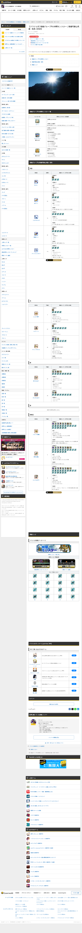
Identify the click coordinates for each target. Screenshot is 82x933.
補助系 (3, 383)
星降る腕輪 (36, 457)
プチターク (4, 335)
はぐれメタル (5, 301)
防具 (51, 10)
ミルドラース (5, 232)
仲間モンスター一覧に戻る (54, 554)
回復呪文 (4, 380)
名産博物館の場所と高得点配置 (9, 432)
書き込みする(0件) (54, 704)
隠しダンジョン (5, 143)
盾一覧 (3, 403)
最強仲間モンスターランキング (37, 41)
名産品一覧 (4, 413)
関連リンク (35, 65)
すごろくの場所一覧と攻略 (36, 44)
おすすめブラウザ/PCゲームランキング (13, 492)
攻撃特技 (4, 377)
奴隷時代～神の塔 (6, 107)
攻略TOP (4, 10)
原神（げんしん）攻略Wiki (21, 909)
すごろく (42, 10)
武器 (47, 10)
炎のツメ (36, 203)
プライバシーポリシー (26, 893)
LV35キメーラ (5, 182)
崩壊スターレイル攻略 (20, 904)
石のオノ (36, 185)
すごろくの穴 (5, 361)
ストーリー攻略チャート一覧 (37, 39)
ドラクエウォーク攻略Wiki (21, 906)
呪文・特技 (62, 10)
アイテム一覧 (5, 416)
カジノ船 (4, 357)
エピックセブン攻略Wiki (63, 909)
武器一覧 (4, 393)
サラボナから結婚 (6, 114)
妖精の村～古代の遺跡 (7, 98)
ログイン (78, 2)
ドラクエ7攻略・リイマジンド (21, 901)
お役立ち (78, 10)
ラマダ (3, 202)
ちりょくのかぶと (36, 349)
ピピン (3, 288)
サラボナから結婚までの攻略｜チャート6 (14, 40)
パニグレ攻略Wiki (61, 914)
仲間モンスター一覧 (6, 245)
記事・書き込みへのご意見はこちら (55, 743)
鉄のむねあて (36, 381)
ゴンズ (3, 192)
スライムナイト (5, 294)
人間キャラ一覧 (8, 48)
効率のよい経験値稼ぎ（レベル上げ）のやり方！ (15, 44)
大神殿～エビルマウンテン (8, 137)
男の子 (3, 265)
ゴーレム (4, 298)
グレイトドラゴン (37, 154)
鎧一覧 (3, 400)
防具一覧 (4, 396)
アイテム (56, 10)
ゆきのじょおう (5, 163)
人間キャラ (35, 10)
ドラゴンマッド (37, 138)
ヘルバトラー (5, 304)
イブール (4, 205)
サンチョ (4, 285)
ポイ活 (55, 2)
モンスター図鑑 (70, 10)
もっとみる (22, 51)
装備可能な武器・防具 (37, 62)
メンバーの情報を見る (54, 737)
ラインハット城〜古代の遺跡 (8, 101)
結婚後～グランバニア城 (7, 117)
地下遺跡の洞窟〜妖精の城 (8, 130)
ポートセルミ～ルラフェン (8, 111)
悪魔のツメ (36, 237)
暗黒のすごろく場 (6, 364)
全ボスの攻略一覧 (6, 150)
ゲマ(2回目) (4, 208)
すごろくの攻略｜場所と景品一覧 (9, 344)
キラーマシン (5, 331)
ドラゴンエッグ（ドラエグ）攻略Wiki (66, 918)
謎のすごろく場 (5, 367)
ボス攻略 (19, 10)
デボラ (3, 278)
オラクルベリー (5, 354)
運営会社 (54, 893)
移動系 (3, 387)
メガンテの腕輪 (36, 434)
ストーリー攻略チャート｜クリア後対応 (14, 33)
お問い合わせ (46, 893)
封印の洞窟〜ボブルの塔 (7, 133)
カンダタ (4, 176)
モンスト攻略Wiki (61, 904)
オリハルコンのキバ (36, 253)
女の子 (3, 268)
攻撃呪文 (4, 374)
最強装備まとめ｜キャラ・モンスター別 (39, 42)
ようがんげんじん (6, 172)
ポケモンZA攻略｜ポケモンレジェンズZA (24, 897)
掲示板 (19, 29)
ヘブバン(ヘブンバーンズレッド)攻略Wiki (45, 909)
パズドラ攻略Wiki (40, 904)
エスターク (4, 236)
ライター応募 (76, 893)
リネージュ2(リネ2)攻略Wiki (42, 914)
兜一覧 (3, 406)
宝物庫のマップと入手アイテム (9, 348)
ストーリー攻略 (11, 10)
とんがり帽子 (36, 316)
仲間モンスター (27, 10)
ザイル (3, 159)
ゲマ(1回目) (4, 195)
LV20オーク (4, 179)
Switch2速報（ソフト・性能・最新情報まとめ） (68, 897)
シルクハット (36, 331)
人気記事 (7, 29)
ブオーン (4, 198)
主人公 (3, 262)
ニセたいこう (5, 169)
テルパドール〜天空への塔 (8, 127)
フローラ (4, 275)
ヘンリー (4, 281)
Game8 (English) (62, 893)
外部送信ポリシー (37, 893)
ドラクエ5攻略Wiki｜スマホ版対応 (36, 746)
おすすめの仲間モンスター (8, 249)
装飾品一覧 (4, 410)
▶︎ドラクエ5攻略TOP (8, 81)
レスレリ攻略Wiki (19, 918)
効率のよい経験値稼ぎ (7, 426)
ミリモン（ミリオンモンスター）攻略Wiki (45, 918)
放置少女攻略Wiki (40, 911)
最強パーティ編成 (66, 569)
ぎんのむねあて (36, 397)
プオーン (37, 124)
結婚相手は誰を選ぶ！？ (7, 423)
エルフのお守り (36, 480)
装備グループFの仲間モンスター (40, 59)
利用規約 (17, 893)
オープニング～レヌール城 (8, 94)
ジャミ (3, 185)
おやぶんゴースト (6, 156)
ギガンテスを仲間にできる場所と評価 (14, 36)
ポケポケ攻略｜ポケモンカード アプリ (66, 901)
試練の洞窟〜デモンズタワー (8, 120)
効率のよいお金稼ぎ (6, 429)
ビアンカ (4, 271)
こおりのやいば (36, 220)
